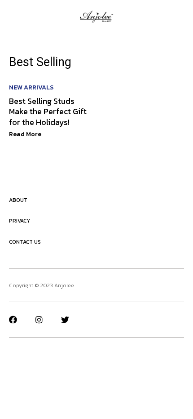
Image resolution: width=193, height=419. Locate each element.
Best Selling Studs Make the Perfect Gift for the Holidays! (48, 111)
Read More (25, 134)
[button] (12, 16)
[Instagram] (39, 320)
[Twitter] (65, 320)
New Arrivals (31, 87)
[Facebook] (13, 320)
